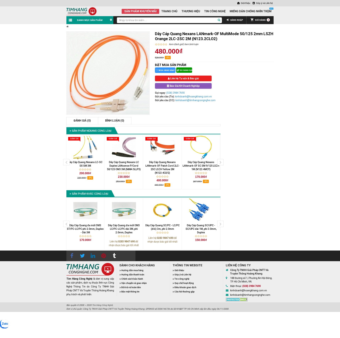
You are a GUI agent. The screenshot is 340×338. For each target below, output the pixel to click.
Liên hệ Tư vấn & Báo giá (184, 78)
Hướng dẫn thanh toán (132, 274)
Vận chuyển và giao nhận (134, 283)
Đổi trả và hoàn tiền (131, 287)
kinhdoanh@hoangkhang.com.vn (193, 96)
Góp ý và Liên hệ (182, 274)
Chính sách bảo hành (132, 278)
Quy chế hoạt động (184, 283)
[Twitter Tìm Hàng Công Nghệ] (82, 256)
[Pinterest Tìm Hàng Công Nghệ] (103, 256)
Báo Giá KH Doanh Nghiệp (184, 85)
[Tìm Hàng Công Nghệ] (81, 11)
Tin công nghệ (181, 278)
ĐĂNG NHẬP (236, 20)
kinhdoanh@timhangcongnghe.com (195, 100)
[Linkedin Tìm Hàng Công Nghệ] (93, 256)
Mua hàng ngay (166, 70)
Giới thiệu (179, 270)
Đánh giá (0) (82, 120)
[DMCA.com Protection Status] (237, 299)
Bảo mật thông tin (130, 291)
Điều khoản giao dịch (185, 287)
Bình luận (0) (114, 120)
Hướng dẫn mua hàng (132, 270)
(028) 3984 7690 (175, 92)
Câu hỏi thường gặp (184, 291)
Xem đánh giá (176, 44)
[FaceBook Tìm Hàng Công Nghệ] (71, 256)
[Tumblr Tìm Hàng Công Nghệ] (114, 256)
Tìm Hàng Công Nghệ (102, 305)
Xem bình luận (191, 44)
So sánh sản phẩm (185, 70)
